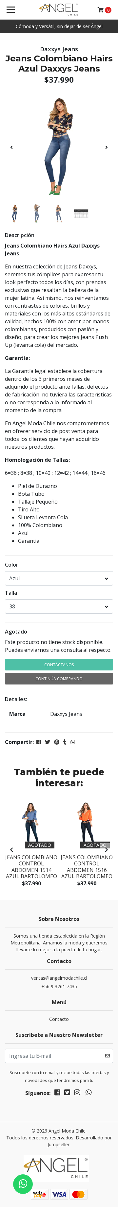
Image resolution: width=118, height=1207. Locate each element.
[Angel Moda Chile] (59, 10)
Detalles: (16, 699)
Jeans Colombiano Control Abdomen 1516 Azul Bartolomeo (87, 867)
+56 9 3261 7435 (59, 986)
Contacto (59, 1019)
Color (11, 564)
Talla (11, 592)
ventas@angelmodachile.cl (59, 978)
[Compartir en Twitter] (47, 742)
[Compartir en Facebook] (38, 742)
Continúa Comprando (59, 679)
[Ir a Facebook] (57, 1093)
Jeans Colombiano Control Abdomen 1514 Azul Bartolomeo (31, 867)
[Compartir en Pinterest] (56, 742)
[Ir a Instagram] (77, 1093)
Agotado (16, 631)
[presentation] (11, 147)
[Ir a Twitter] (67, 1093)
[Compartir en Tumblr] (65, 742)
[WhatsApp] (88, 1093)
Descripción (19, 235)
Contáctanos (59, 665)
